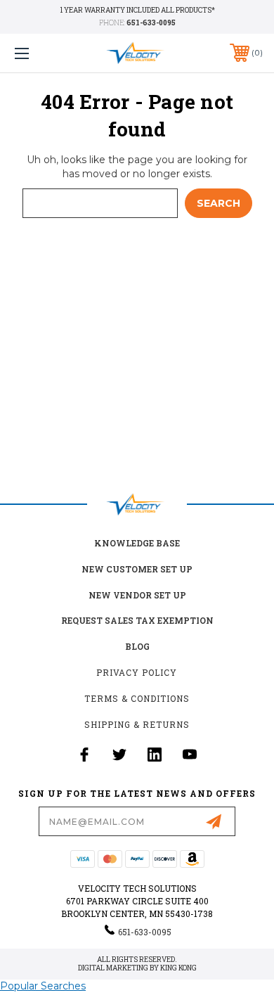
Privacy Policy (136, 672)
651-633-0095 (151, 22)
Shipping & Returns (137, 724)
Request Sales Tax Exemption (137, 620)
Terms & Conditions (137, 698)
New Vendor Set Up (137, 595)
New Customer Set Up (137, 569)
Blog (137, 646)
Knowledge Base (137, 543)
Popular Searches (43, 986)
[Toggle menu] (39, 53)
